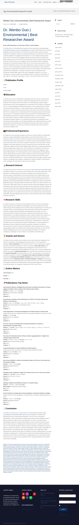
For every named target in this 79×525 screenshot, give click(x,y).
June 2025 (57, 96)
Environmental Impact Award (10, 459)
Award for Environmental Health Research (27, 447)
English (63, 0)
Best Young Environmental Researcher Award (33, 452)
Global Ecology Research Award (20, 465)
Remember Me (64, 505)
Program (60, 2)
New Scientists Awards (28, 509)
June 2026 (57, 54)
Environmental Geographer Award (36, 458)
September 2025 (59, 85)
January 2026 (58, 71)
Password (64, 499)
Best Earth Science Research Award (18, 451)
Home (35, 2)
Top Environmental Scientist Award (32, 471)
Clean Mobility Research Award (27, 454)
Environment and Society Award (24, 457)
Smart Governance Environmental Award (25, 469)
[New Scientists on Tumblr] (27, 497)
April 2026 (57, 61)
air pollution (13, 54)
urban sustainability (15, 137)
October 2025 (58, 82)
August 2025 (58, 89)
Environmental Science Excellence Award (13, 462)
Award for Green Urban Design (17, 448)
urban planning (35, 169)
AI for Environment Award (14, 444)
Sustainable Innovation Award (15, 471)
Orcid (4, 87)
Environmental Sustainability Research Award (37, 462)
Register (55, 2)
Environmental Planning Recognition (22, 461)
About (40, 2)
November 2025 (59, 78)
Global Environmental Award (36, 465)
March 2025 (58, 106)
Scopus (5, 84)
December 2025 (59, 75)
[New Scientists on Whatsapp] (30, 497)
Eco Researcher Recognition (36, 455)
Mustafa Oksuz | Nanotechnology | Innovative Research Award (64, 35)
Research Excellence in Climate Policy (34, 468)
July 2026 (57, 51)
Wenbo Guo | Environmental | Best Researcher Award (26, 21)
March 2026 (58, 65)
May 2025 (57, 99)
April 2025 (57, 103)
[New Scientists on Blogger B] (23, 497)
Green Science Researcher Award (29, 467)
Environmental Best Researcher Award (17, 458)
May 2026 (57, 58)
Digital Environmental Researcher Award (17, 455)
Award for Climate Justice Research (18, 445)
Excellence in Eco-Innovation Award (12, 464)
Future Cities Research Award (29, 464)
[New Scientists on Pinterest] (34, 494)
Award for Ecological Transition (35, 445)
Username (64, 493)
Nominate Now (47, 2)
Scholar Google (7, 90)
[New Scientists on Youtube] (23, 494)
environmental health (45, 169)
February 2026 (58, 68)
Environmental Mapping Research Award (29, 459)
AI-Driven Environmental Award (29, 444)
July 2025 (57, 92)
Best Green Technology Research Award (38, 451)
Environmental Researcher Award (41, 461)
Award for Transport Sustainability (24, 450)
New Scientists (9, 2)
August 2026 (58, 47)
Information (69, 2)
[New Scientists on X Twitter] (30, 494)
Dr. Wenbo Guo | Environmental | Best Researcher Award (20, 35)
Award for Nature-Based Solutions (34, 448)
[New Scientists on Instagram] (27, 494)
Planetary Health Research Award (15, 468)
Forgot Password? (63, 515)
